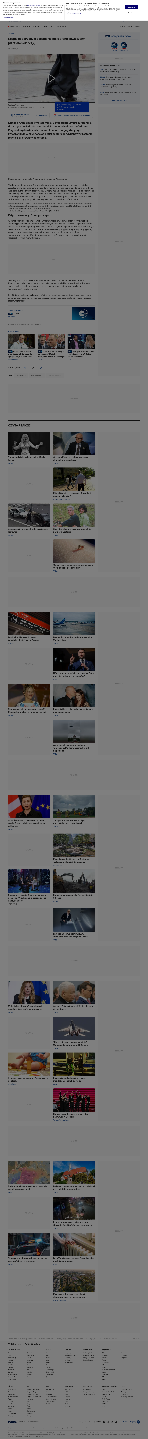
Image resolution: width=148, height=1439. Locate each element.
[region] (74, 10)
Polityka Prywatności (9, 17)
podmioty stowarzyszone (33, 5)
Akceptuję (131, 7)
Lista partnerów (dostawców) (73, 13)
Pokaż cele (131, 13)
